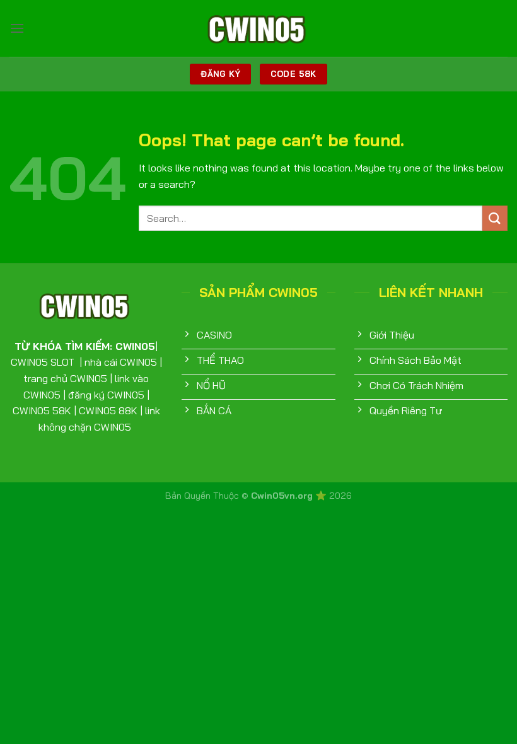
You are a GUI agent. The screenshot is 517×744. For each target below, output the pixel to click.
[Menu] (17, 28)
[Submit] (495, 218)
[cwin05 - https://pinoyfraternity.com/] (258, 28)
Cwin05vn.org (283, 495)
